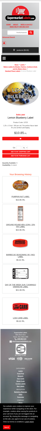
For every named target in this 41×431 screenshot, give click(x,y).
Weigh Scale (21, 381)
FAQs (20, 394)
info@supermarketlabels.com (21, 341)
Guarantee (20, 397)
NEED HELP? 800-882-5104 (19, 27)
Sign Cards (20, 378)
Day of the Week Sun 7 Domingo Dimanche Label (20, 286)
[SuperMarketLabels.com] (20, 13)
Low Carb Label (20, 318)
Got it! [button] (6, 427)
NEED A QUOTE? (26, 24)
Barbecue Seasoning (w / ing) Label (20, 256)
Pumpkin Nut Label (21, 197)
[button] (20, 50)
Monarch (20, 376)
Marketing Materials (20, 392)
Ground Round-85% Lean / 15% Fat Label (20, 226)
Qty (14, 147)
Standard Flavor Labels (12, 71)
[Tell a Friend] (20, 138)
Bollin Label (20, 114)
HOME (8, 24)
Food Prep (20, 373)
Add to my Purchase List (20, 156)
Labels (22, 65)
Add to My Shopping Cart (20, 152)
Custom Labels (20, 384)
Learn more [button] (29, 422)
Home (16, 65)
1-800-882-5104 (21, 339)
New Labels (20, 386)
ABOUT (15, 24)
